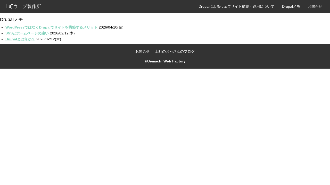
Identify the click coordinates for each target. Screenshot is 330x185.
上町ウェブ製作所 (22, 6)
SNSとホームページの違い (27, 33)
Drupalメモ (291, 6)
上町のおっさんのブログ (175, 51)
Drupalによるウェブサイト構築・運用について (236, 6)
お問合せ (315, 6)
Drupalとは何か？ (20, 39)
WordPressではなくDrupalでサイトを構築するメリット (51, 27)
